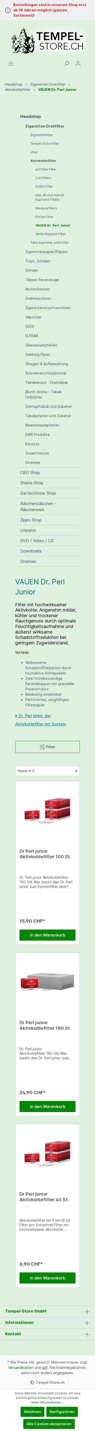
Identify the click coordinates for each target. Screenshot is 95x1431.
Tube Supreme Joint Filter (49, 242)
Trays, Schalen (37, 261)
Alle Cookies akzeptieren (49, 1424)
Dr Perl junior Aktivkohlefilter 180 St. (45, 1025)
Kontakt (13, 1333)
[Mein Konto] (78, 63)
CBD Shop (30, 472)
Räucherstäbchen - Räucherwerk (38, 506)
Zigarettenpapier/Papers (46, 251)
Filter (50, 747)
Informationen (19, 1322)
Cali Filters (43, 178)
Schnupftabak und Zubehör (48, 406)
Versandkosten (20, 1367)
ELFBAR (31, 336)
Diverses (32, 462)
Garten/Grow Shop (38, 493)
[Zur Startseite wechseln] (47, 40)
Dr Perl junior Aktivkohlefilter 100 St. (45, 853)
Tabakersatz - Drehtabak (46, 382)
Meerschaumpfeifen (42, 425)
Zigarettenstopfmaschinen (48, 308)
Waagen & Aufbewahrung (46, 364)
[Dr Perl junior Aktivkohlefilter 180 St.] (47, 982)
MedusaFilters (46, 208)
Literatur (28, 530)
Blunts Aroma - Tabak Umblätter (43, 394)
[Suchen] (66, 63)
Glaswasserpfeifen (41, 345)
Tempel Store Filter (44, 143)
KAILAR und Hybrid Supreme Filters (49, 197)
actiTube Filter (45, 169)
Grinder (31, 270)
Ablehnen (32, 1412)
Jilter (34, 152)
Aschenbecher (37, 289)
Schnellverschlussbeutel (45, 373)
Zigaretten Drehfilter (44, 126)
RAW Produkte (37, 434)
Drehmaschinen (38, 298)
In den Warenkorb (47, 935)
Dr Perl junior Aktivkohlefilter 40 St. (44, 1196)
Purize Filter (44, 217)
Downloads (31, 551)
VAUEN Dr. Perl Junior (52, 225)
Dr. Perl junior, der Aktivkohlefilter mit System (40, 719)
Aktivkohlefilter (43, 161)
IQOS (29, 326)
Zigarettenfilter (41, 135)
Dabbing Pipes (37, 354)
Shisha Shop (31, 482)
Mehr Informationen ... (47, 1402)
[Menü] (11, 63)
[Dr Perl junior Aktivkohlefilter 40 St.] (47, 1153)
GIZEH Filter (44, 186)
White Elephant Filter (50, 234)
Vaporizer (33, 317)
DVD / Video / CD (37, 540)
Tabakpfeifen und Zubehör (48, 416)
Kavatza (32, 444)
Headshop (30, 116)
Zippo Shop (31, 519)
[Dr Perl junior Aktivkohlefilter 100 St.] (47, 810)
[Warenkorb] (87, 61)
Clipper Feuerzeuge (42, 280)
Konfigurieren (62, 1412)
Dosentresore (37, 453)
